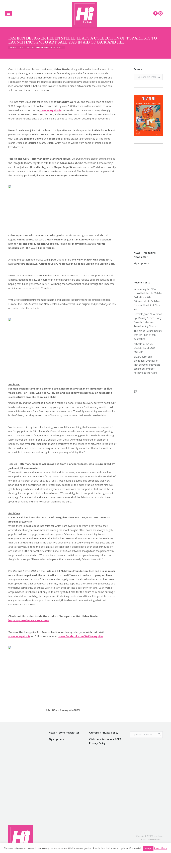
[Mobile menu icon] (8, 13)
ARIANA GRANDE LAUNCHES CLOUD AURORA (144, 347)
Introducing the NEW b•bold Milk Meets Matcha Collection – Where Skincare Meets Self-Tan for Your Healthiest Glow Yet (148, 299)
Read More (160, 848)
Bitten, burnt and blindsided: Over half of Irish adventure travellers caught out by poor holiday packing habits (147, 364)
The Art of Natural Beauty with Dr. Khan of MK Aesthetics (148, 334)
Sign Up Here (141, 263)
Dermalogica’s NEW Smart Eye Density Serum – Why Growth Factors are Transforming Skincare (148, 320)
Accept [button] (148, 848)
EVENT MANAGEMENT (152, 839)
